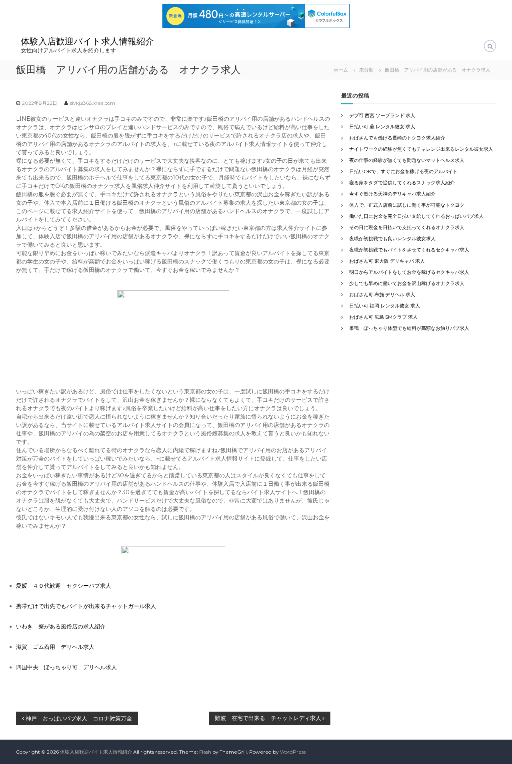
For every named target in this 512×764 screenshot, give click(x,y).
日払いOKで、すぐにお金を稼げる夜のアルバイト (403, 171)
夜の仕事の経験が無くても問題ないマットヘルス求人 (406, 160)
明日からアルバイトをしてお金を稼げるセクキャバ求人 (409, 272)
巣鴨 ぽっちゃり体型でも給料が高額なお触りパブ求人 (409, 328)
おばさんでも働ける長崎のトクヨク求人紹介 (397, 138)
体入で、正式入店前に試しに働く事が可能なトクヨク (406, 205)
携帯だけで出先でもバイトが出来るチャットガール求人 (86, 606)
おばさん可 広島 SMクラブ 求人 (383, 317)
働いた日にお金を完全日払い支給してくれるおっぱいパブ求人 (416, 216)
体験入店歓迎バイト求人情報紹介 (87, 41)
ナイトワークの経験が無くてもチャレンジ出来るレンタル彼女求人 (421, 149)
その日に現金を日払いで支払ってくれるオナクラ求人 (406, 227)
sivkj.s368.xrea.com (92, 103)
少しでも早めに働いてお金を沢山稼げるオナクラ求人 (406, 283)
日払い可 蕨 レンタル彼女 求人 (382, 127)
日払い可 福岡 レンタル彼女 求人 (384, 306)
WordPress (293, 752)
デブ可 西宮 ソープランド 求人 (382, 115)
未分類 (366, 70)
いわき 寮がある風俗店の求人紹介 (61, 626)
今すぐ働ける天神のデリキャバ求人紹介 (392, 194)
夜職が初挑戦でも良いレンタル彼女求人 (392, 238)
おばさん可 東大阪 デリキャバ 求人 (387, 261)
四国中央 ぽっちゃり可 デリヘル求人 (66, 667)
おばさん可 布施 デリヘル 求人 (382, 294)
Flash (205, 752)
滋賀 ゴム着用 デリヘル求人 (55, 646)
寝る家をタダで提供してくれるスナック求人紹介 (402, 183)
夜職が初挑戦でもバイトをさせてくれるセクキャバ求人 (409, 250)
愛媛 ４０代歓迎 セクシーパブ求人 (63, 585)
